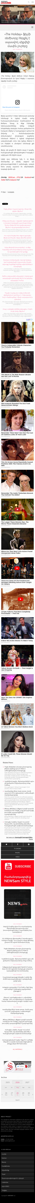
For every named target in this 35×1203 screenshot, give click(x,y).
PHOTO (17, 853)
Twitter (3, 180)
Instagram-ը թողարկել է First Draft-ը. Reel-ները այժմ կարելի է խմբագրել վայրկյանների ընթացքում (17, 989)
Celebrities (5, 1182)
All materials (17, 1049)
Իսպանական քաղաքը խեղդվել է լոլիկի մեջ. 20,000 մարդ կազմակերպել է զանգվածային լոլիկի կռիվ (17, 979)
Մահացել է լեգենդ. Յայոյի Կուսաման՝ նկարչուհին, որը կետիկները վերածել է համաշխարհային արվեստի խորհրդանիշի (19, 824)
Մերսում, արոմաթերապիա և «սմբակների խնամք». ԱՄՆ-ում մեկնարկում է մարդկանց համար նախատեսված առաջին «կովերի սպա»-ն (17, 1000)
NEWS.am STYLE (14, 177)
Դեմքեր (4, 1190)
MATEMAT (10, 1195)
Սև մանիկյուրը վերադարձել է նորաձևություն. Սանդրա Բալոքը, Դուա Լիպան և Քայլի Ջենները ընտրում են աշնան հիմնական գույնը (17, 940)
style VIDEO (5, 1186)
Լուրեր (4, 1154)
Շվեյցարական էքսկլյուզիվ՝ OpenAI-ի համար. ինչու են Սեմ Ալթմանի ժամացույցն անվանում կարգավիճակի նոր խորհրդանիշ (17, 969)
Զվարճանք (5, 1170)
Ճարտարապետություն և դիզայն (13, 1178)
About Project (6, 1116)
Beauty (4, 1162)
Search (18, 1100)
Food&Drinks (6, 1166)
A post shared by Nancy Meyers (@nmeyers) (17, 110)
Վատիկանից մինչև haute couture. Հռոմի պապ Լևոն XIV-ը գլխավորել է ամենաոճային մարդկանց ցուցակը (19, 793)
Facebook (28, 177)
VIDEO (18, 857)
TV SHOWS (17, 848)
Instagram (13, 180)
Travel (3, 1174)
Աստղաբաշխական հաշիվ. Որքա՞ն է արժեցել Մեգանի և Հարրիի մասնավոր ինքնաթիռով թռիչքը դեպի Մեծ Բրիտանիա (17, 1042)
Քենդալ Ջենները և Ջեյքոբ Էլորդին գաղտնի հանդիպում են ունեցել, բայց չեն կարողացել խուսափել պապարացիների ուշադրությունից (19, 811)
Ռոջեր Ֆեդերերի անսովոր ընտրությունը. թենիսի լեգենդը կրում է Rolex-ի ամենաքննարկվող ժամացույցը (18, 768)
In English (11, 192)
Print (4, 192)
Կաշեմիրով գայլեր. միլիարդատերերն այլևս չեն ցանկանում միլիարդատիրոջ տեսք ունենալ (19, 783)
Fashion (4, 1158)
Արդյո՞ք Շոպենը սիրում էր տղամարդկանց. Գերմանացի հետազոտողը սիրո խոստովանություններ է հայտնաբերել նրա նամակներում (17, 929)
